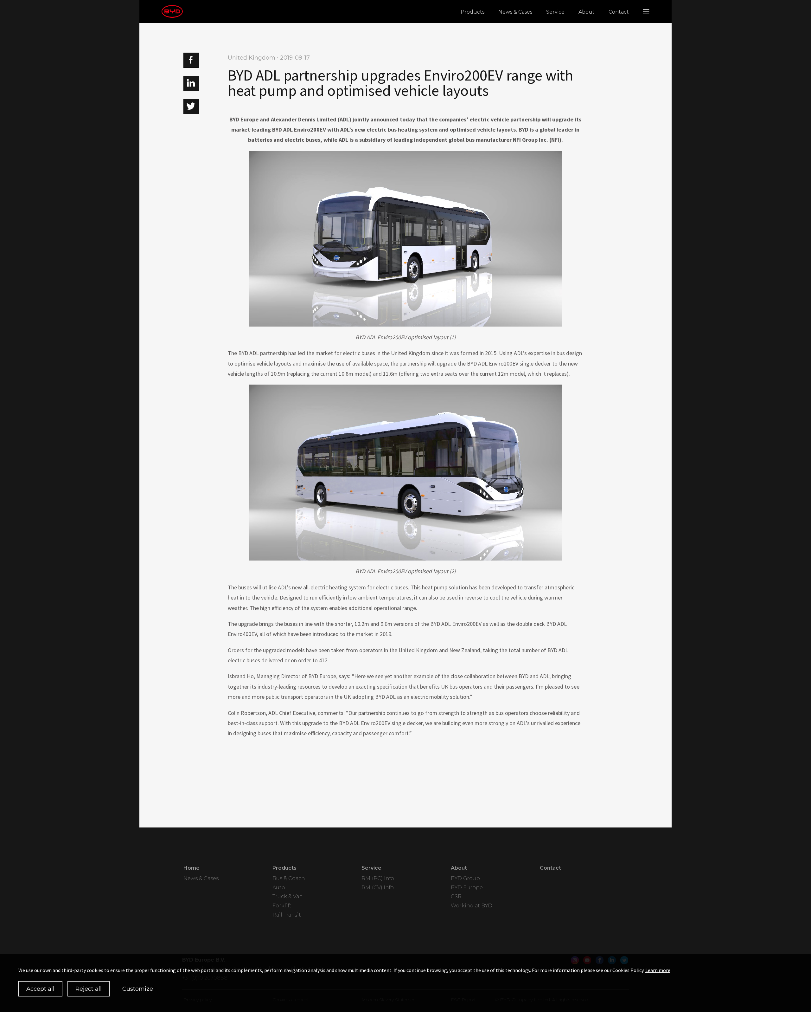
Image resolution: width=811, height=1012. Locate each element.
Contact (619, 12)
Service (555, 12)
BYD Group (465, 878)
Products (472, 12)
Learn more (657, 970)
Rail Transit (286, 915)
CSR (456, 896)
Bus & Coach (288, 878)
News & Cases (515, 12)
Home (191, 868)
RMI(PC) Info (377, 878)
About (586, 12)
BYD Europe (467, 888)
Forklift (281, 906)
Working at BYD (471, 906)
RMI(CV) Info (377, 888)
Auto (278, 888)
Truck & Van (287, 896)
